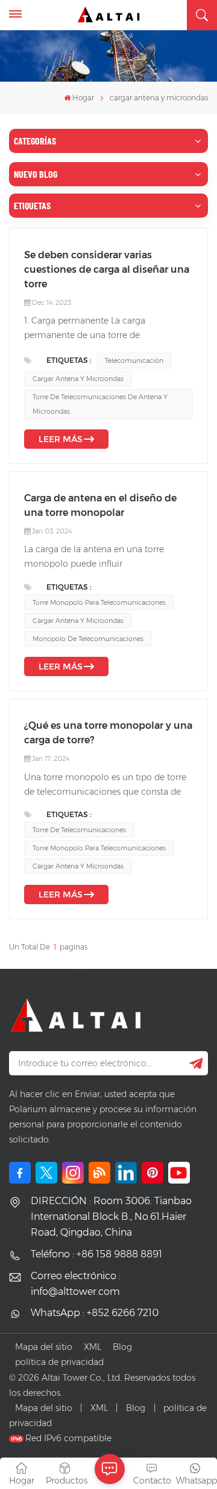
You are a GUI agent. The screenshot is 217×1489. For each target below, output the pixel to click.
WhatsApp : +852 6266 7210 (95, 1312)
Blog (122, 1346)
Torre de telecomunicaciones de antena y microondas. (100, 404)
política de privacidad (59, 1362)
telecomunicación (134, 360)
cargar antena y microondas (78, 378)
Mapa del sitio (43, 1346)
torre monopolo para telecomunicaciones (99, 602)
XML (92, 1346)
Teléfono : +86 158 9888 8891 (96, 1254)
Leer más (61, 439)
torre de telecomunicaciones (79, 830)
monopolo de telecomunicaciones (88, 638)
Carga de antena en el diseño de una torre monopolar (100, 505)
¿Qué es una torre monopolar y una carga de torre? (108, 733)
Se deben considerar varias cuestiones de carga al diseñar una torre (106, 269)
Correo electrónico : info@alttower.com (76, 1283)
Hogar (83, 97)
